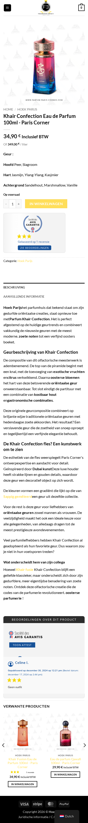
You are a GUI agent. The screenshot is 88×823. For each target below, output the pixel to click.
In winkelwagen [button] (22, 784)
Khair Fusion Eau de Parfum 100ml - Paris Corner (23, 763)
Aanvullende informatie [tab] (23, 296)
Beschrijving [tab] (14, 287)
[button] (7, 8)
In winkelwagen (46, 204)
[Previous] (3, 754)
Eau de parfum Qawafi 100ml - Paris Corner (65, 761)
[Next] (84, 754)
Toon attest (22, 645)
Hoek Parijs (27, 109)
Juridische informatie (33, 817)
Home (8, 109)
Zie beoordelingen (34, 247)
